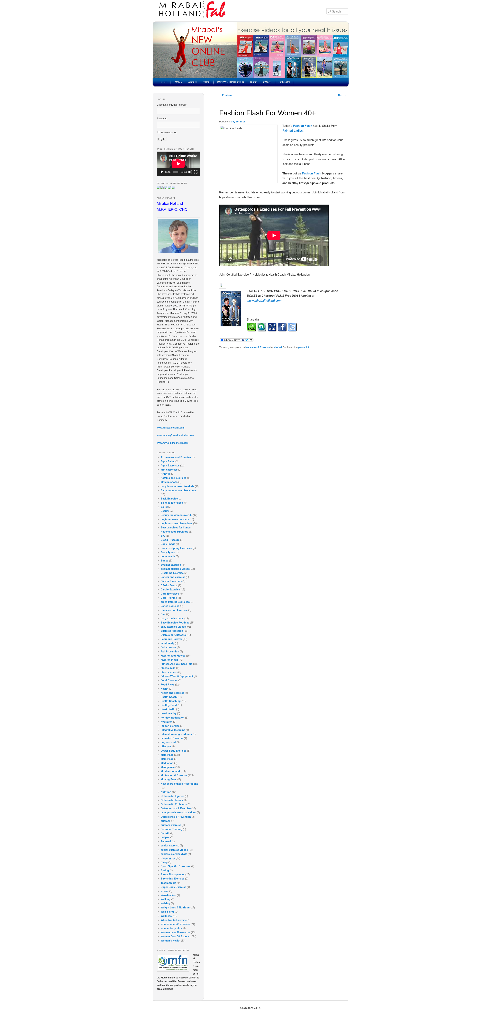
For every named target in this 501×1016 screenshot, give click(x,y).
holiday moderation (172, 717)
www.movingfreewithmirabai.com (175, 435)
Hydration (166, 721)
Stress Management (173, 874)
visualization (168, 895)
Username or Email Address (172, 104)
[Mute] (190, 172)
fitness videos (169, 672)
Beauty (165, 510)
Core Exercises (170, 593)
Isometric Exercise (172, 738)
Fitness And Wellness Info (176, 663)
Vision (165, 891)
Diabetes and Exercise (174, 610)
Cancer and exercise (173, 577)
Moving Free (168, 779)
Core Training (169, 597)
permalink (303, 347)
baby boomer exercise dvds (177, 486)
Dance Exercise (170, 606)
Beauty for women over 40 (176, 515)
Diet (163, 614)
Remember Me (169, 132)
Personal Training (171, 829)
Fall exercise (168, 647)
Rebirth (165, 833)
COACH (267, 82)
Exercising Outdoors (173, 634)
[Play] (162, 172)
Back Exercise (169, 498)
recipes (165, 837)
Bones (164, 560)
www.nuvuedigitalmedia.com (172, 443)
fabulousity (167, 643)
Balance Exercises (172, 502)
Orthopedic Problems (174, 804)
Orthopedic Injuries (172, 796)
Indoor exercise (170, 725)
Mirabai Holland (170, 771)
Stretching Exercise (172, 878)
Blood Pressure (170, 539)
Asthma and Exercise (173, 477)
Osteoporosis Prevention (176, 816)
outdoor (165, 820)
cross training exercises (175, 601)
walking (165, 903)
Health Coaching (171, 701)
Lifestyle (166, 746)
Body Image (168, 544)
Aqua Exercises (170, 465)
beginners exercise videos (176, 523)
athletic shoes (169, 482)
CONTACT (284, 82)
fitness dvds (168, 668)
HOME (163, 82)
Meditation (167, 763)
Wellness (166, 915)
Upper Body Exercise (173, 887)
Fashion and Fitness (173, 655)
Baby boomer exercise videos (178, 490)
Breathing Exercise (172, 572)
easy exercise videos (173, 626)
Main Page (167, 754)
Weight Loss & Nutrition (175, 907)
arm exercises (169, 469)
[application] (178, 164)
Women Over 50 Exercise (176, 936)
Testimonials (168, 882)
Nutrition (166, 792)
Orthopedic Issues (172, 800)
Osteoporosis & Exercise (176, 808)
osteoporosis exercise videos (178, 812)
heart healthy (168, 713)
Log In (161, 139)
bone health (168, 556)
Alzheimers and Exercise (176, 457)
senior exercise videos (174, 849)
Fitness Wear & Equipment (177, 676)
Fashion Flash (311, 173)
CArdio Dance (169, 585)
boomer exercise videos (175, 568)
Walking (165, 899)
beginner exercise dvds (175, 519)
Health (164, 688)
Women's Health (170, 940)
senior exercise (170, 845)
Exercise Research (172, 630)
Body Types (168, 552)
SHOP (207, 82)
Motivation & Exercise (257, 347)
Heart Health (168, 709)
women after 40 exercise (175, 924)
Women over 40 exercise (175, 932)
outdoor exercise (171, 825)
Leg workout (168, 742)
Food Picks (167, 684)
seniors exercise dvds (174, 854)
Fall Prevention (170, 651)
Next (342, 95)
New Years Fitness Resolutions (179, 783)
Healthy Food (169, 705)
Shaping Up (168, 858)
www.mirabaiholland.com (264, 300)
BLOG (253, 82)
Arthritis (165, 473)
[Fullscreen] (196, 172)
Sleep (164, 862)
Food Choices (169, 680)
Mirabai (278, 347)
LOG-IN (178, 82)
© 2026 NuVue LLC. (250, 1008)
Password (162, 118)
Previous (225, 95)
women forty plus (171, 928)
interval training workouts (176, 734)
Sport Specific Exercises (175, 866)
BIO (163, 535)
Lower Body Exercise (173, 750)
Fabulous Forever (171, 639)
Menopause (168, 767)
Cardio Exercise (170, 589)
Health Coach (169, 696)
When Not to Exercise (174, 920)
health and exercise (172, 692)
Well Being (167, 911)
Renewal (166, 841)
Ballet (164, 506)
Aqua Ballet (168, 461)
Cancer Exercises (171, 581)
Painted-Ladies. (293, 130)
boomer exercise (171, 564)
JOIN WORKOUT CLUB (230, 82)
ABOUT (192, 82)
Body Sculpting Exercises (176, 548)
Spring (165, 870)
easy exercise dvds (172, 618)
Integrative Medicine (173, 730)
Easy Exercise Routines (175, 622)
